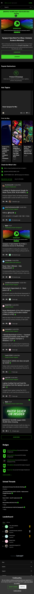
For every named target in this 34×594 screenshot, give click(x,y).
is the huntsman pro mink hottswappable (13, 507)
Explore (3, 566)
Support (3, 571)
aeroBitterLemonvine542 (12, 283)
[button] (17, 591)
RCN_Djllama (10, 465)
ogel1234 (7, 377)
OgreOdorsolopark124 (14, 545)
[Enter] (2, 7)
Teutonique (12, 535)
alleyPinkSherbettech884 (12, 207)
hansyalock (8, 329)
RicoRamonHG (9, 185)
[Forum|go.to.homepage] (10, 3)
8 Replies (5, 489)
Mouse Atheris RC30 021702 (10, 502)
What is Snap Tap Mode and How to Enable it (15, 168)
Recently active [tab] (6, 179)
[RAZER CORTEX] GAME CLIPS (11, 171)
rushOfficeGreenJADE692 (15, 530)
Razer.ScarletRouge (12, 450)
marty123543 (9, 355)
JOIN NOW (17, 56)
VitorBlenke (8, 260)
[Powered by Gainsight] (17, 556)
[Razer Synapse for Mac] (16, 102)
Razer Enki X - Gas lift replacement (11, 498)
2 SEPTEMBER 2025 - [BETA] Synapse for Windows (16, 175)
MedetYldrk (8, 305)
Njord (6, 226)
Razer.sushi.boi (11, 455)
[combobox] (17, 7)
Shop (3, 562)
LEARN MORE (17, 52)
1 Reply (4, 495)
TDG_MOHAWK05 (13, 525)
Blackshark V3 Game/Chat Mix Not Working (13, 487)
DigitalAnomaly (11, 460)
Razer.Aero (10, 470)
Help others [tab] (19, 179)
